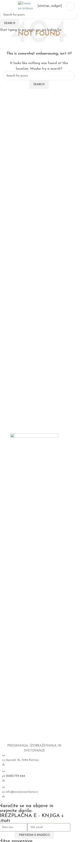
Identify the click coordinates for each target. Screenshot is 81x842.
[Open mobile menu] (70, 6)
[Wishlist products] (12, 6)
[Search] (5, 6)
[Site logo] (25, 6)
